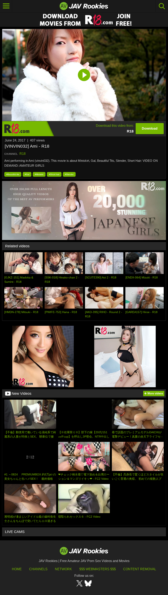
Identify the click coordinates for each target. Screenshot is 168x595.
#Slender (69, 174)
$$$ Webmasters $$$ (97, 569)
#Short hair (54, 174)
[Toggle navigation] (6, 6)
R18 (22, 153)
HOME (17, 569)
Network (63, 569)
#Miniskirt (39, 174)
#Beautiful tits (12, 174)
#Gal (27, 174)
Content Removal (139, 569)
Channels (38, 569)
